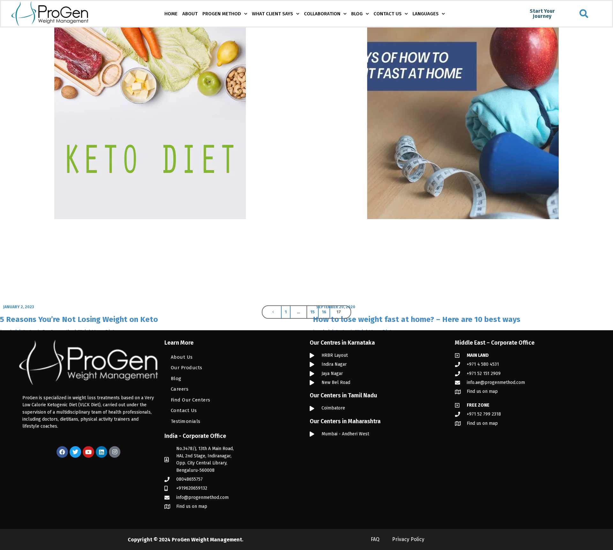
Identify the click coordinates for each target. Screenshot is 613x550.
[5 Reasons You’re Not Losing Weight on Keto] (150, 164)
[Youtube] (88, 452)
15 (312, 311)
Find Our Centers (190, 400)
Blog (176, 378)
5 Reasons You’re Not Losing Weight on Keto (79, 319)
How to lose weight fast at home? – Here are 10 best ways (416, 319)
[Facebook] (62, 452)
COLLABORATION (322, 14)
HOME (171, 14)
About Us (182, 357)
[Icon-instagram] (114, 452)
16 (324, 311)
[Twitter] (75, 452)
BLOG (357, 14)
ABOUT (190, 14)
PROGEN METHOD (221, 14)
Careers (180, 389)
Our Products (186, 367)
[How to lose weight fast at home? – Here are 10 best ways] (463, 164)
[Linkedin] (101, 452)
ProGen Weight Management (207, 540)
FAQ (375, 539)
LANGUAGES (425, 14)
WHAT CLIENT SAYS (272, 14)
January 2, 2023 (18, 307)
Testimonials (186, 421)
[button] (584, 14)
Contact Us (184, 410)
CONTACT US (388, 14)
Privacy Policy (408, 539)
